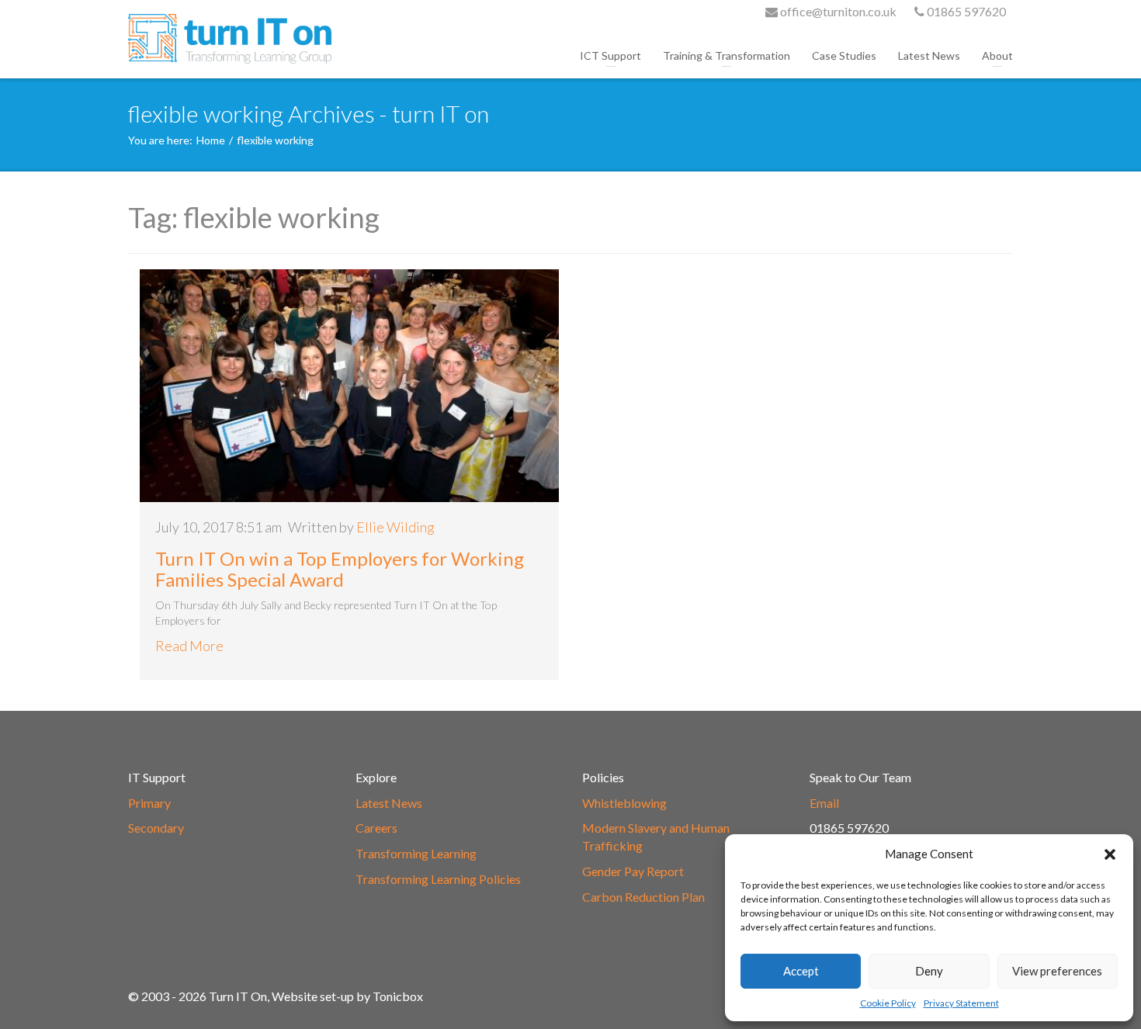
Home (210, 140)
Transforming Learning (416, 853)
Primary (149, 802)
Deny (929, 971)
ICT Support (610, 55)
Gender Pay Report (633, 871)
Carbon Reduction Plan (643, 896)
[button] (1110, 854)
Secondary (156, 827)
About (997, 55)
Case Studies (844, 55)
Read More (189, 645)
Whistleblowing (624, 802)
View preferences (1057, 971)
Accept (801, 971)
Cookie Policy (888, 1003)
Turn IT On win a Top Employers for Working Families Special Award (339, 568)
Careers (376, 827)
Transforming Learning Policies (438, 878)
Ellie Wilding (395, 526)
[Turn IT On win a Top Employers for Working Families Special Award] (349, 385)
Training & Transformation (726, 55)
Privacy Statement (961, 1003)
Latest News (929, 55)
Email (824, 802)
